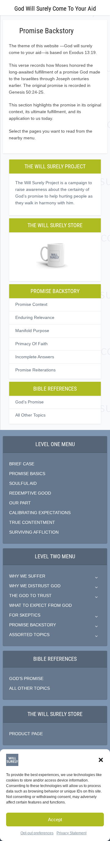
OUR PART (20, 502)
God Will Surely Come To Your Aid (55, 8)
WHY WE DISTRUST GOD (35, 585)
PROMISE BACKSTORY (32, 624)
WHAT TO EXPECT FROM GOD (40, 605)
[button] (101, 760)
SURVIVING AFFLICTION (34, 532)
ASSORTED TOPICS (29, 634)
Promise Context (31, 304)
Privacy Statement (71, 833)
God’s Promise (29, 401)
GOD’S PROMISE (26, 678)
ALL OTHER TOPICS (29, 688)
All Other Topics (30, 415)
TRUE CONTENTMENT (32, 522)
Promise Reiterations (35, 369)
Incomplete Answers (34, 356)
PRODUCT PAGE (26, 733)
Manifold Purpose (32, 330)
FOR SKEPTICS (24, 615)
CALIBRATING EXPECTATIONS (40, 512)
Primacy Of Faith (31, 343)
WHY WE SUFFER (27, 576)
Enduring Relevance (34, 317)
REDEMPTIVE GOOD (30, 493)
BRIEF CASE (21, 463)
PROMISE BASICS (27, 473)
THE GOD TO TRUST (30, 595)
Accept (55, 819)
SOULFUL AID (23, 483)
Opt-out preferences (36, 833)
